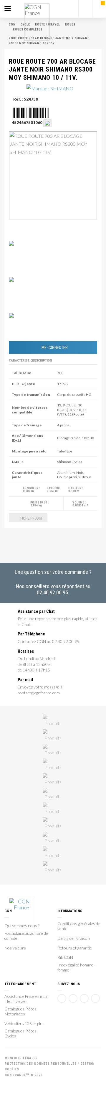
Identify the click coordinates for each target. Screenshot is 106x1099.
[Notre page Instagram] (95, 998)
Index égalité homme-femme (76, 967)
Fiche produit (31, 518)
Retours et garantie (74, 948)
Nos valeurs (15, 948)
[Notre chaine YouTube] (73, 998)
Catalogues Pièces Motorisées (20, 1011)
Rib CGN (65, 957)
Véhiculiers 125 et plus (24, 1023)
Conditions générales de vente (78, 926)
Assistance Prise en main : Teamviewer (26, 999)
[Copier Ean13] (47, 122)
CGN (12, 24)
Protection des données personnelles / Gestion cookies (50, 1066)
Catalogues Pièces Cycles (20, 1033)
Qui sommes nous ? (21, 925)
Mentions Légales (21, 1058)
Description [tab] (42, 360)
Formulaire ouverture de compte (26, 936)
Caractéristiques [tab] (20, 360)
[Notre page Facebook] (61, 998)
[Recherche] (85, 9)
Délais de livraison (73, 938)
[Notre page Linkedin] (84, 998)
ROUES (70, 24)
